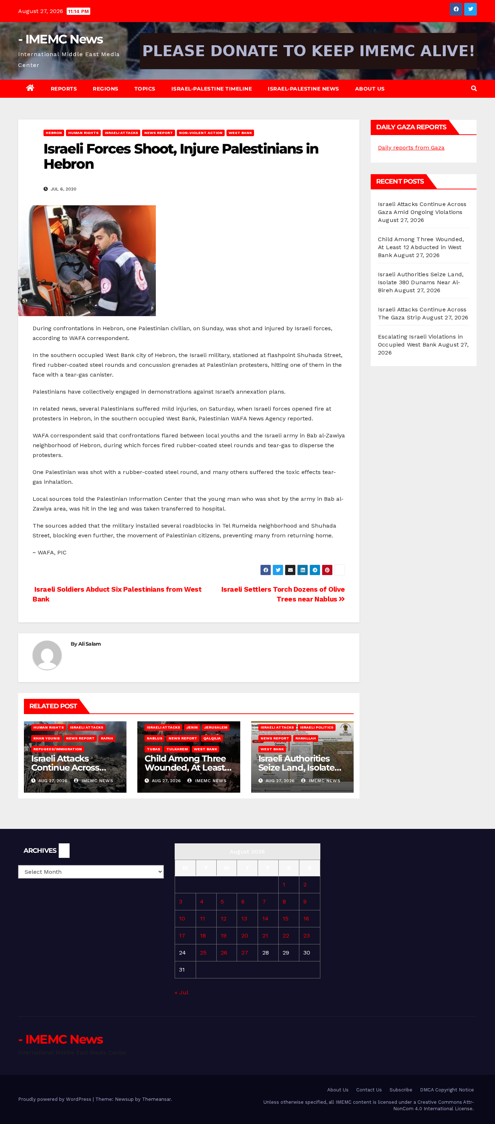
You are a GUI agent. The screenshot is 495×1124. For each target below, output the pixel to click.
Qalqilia (212, 738)
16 (306, 918)
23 (306, 935)
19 (223, 935)
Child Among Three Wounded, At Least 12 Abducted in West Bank (421, 247)
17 (182, 935)
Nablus (154, 738)
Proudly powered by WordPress (55, 1099)
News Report (158, 133)
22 (286, 935)
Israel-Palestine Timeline (211, 88)
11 (202, 918)
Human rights (83, 133)
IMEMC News (96, 780)
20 (244, 935)
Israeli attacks (121, 133)
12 (223, 918)
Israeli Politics (316, 727)
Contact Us (369, 1089)
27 (244, 952)
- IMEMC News (60, 39)
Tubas (153, 749)
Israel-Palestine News (303, 88)
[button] (474, 88)
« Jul (181, 992)
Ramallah (305, 738)
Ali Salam (89, 644)
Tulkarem (177, 749)
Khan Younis (46, 738)
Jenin (192, 727)
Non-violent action (200, 133)
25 (203, 952)
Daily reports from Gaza (411, 147)
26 (224, 952)
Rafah (107, 738)
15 (285, 918)
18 (203, 935)
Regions (105, 88)
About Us (370, 88)
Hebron (54, 133)
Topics (144, 88)
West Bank (240, 133)
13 (244, 918)
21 (265, 935)
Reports (64, 88)
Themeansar (156, 1099)
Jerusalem (215, 727)
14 (265, 918)
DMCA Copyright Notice (447, 1089)
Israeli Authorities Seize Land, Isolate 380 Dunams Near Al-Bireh (420, 282)
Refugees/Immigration (57, 749)
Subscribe (401, 1089)
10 (182, 918)
